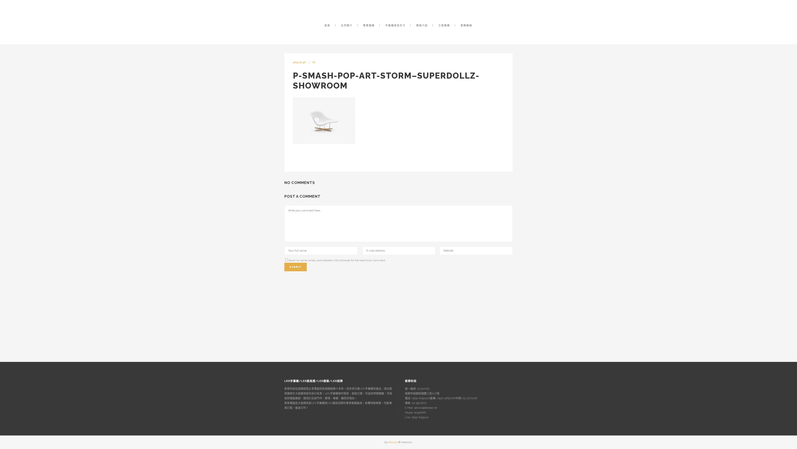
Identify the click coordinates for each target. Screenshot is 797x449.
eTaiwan (393, 442)
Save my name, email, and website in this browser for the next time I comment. (337, 260)
